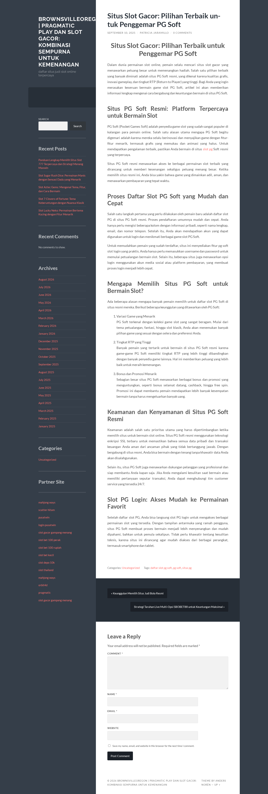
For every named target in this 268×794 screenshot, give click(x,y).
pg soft (177, 567)
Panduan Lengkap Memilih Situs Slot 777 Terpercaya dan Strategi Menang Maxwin (60, 163)
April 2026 (44, 310)
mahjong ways (46, 502)
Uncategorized (47, 459)
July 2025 (44, 379)
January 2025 (46, 426)
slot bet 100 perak (49, 540)
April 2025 (44, 403)
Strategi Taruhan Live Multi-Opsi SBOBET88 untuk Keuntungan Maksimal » (179, 606)
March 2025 (45, 410)
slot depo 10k (46, 562)
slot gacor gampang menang (55, 532)
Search (43, 119)
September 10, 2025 (121, 32)
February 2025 (47, 418)
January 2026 (46, 333)
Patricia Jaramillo (154, 32)
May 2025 (44, 395)
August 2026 (46, 279)
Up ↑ (217, 784)
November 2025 (48, 348)
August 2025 (46, 372)
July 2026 (44, 287)
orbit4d (42, 585)
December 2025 (48, 341)
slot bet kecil (46, 555)
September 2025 (48, 364)
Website (113, 728)
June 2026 (44, 294)
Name (112, 694)
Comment (115, 653)
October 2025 (47, 356)
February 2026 (47, 325)
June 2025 (44, 387)
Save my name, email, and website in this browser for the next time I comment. (153, 745)
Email (112, 711)
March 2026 (45, 318)
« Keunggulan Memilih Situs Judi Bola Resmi (137, 593)
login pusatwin (47, 525)
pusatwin (43, 517)
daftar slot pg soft (161, 567)
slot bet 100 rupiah (49, 547)
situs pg (187, 567)
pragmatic (44, 592)
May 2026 (44, 302)
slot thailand (45, 570)
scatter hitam (46, 509)
